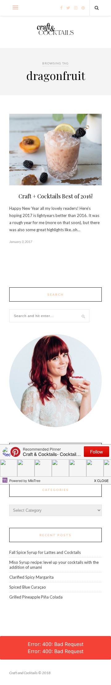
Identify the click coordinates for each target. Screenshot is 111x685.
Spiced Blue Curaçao (27, 587)
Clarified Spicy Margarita (31, 577)
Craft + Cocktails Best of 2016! (55, 196)
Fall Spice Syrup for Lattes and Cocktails (45, 552)
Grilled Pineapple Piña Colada (36, 596)
